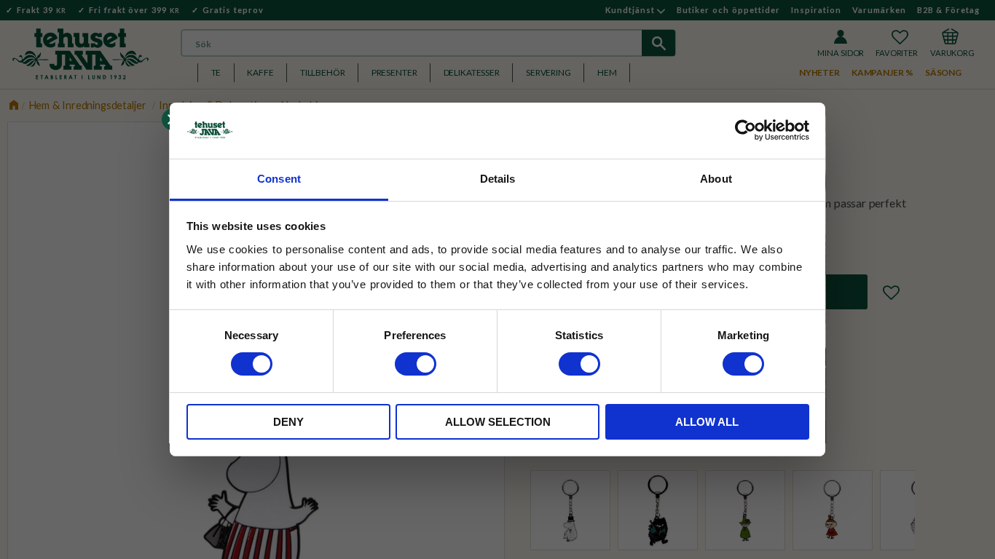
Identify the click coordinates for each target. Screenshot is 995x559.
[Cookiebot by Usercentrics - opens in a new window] (745, 130)
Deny (288, 422)
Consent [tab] (279, 179)
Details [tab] (498, 179)
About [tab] (716, 179)
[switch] (415, 364)
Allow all (707, 422)
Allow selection (498, 422)
